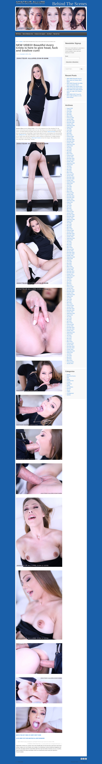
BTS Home (18, 33)
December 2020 (70, 214)
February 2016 (70, 305)
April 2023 (69, 171)
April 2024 (69, 152)
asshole (29, 745)
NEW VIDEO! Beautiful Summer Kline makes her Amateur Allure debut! (74, 80)
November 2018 (70, 253)
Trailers (68, 391)
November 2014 (70, 329)
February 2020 (70, 230)
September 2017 (71, 275)
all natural (24, 745)
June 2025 (69, 130)
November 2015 (70, 310)
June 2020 (69, 224)
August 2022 (70, 183)
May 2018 (69, 263)
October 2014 (70, 330)
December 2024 (70, 139)
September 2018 (71, 257)
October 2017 (70, 274)
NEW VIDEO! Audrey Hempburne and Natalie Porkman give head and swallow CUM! (36, 741)
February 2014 (70, 343)
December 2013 (70, 346)
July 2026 (69, 109)
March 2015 (69, 322)
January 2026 (70, 119)
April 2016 (69, 302)
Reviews (69, 388)
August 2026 (70, 108)
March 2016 (69, 304)
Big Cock (43, 745)
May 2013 (69, 357)
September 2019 (71, 238)
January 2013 (70, 363)
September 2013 (71, 351)
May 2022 (69, 188)
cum (24, 747)
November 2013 (70, 347)
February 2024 (70, 155)
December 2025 (70, 120)
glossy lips (18, 748)
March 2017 (69, 285)
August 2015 (70, 315)
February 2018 (70, 268)
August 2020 (70, 221)
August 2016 (70, 296)
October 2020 (70, 217)
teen (52, 750)
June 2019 (69, 243)
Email (66, 56)
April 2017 (69, 283)
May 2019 (69, 244)
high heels (38, 748)
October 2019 (70, 236)
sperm (46, 750)
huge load (42, 748)
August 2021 (70, 202)
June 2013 (69, 355)
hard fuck (27, 748)
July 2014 (69, 335)
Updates (21, 41)
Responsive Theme (74, 761)
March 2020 (69, 228)
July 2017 (69, 279)
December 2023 (70, 158)
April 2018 (69, 264)
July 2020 (69, 222)
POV (24, 750)
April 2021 (69, 208)
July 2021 (69, 203)
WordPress (85, 761)
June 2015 (69, 318)
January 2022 (70, 194)
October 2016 (70, 293)
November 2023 (70, 160)
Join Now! (49, 33)
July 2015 (69, 316)
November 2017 (70, 272)
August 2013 (70, 352)
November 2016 (70, 291)
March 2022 (69, 191)
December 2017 (70, 271)
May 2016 (69, 300)
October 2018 (70, 255)
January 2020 (70, 232)
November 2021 (70, 197)
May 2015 (69, 319)
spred (49, 750)
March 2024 (69, 153)
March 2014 (69, 341)
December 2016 (70, 289)
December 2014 (70, 327)
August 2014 (70, 333)
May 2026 (69, 113)
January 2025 (70, 138)
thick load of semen (36, 137)
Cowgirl (21, 747)
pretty (26, 750)
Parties (68, 385)
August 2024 (70, 145)
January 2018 (70, 269)
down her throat (51, 131)
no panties (59, 748)
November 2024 (70, 141)
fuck (60, 747)
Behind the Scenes (71, 376)
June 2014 (69, 336)
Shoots (68, 390)
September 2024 (71, 144)
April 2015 (69, 321)
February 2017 (70, 286)
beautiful (38, 745)
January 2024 (70, 156)
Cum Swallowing (41, 747)
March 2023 (69, 172)
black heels (54, 745)
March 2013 (69, 360)
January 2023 (70, 175)
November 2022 (70, 178)
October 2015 (70, 311)
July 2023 (69, 166)
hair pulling (23, 748)
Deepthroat (51, 747)
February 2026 (70, 117)
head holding (32, 748)
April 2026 (69, 114)
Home (17, 41)
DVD (68, 377)
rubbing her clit (22, 134)
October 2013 (70, 349)
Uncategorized (70, 393)
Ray (30, 54)
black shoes (59, 745)
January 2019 (70, 250)
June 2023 (69, 167)
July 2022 (69, 185)
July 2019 (69, 241)
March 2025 (69, 135)
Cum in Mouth (28, 747)
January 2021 (70, 213)
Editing (68, 379)
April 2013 (69, 358)
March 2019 (69, 247)
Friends (68, 382)
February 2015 (70, 324)
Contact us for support (40, 33)
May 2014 (69, 338)
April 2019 (69, 246)
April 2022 (69, 189)
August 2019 (70, 239)
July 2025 (69, 128)
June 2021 (69, 205)
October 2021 (70, 199)
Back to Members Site (28, 33)
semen (35, 750)
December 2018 (70, 252)
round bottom (31, 750)
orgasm (17, 750)
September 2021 (71, 200)
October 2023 (70, 161)
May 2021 (69, 207)
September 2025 (71, 125)
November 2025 (70, 122)
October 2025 (70, 124)
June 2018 (69, 261)
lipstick (46, 748)
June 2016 (69, 299)
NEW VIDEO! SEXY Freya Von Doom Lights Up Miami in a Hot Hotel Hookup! (74, 96)
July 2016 (69, 297)
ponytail (21, 750)
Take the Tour (56, 33)
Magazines (69, 383)
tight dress (55, 750)
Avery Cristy (34, 745)
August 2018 (70, 258)
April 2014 (69, 340)
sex (38, 750)
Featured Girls (70, 380)
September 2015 (71, 313)
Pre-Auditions (70, 387)
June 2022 (69, 186)
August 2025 (70, 127)
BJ (45, 745)
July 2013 (69, 354)
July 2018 (69, 260)
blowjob (17, 747)
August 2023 (70, 164)
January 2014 (70, 344)
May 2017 (69, 282)
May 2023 (69, 169)
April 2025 (69, 133)
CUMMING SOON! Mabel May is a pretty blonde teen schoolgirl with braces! (43, 743)
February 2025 (70, 136)
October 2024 (70, 142)
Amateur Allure (20, 761)
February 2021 (70, 211)
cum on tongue (35, 747)
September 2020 (71, 219)
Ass (26, 745)
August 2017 (70, 277)
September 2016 (71, 294)
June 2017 (69, 280)
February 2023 (70, 174)
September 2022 (71, 181)
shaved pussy (42, 750)
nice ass (54, 748)
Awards (68, 374)
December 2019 (70, 233)
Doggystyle (56, 747)
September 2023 (71, 163)
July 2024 (69, 147)
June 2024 (69, 149)
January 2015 (70, 326)
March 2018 (69, 266)
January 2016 (70, 307)
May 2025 (69, 131)
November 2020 (70, 216)
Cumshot (47, 747)
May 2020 (69, 225)
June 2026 (69, 111)
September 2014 (71, 332)
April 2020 (69, 227)
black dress (48, 745)
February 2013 (70, 362)
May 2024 (69, 150)
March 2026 (69, 116)
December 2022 (70, 177)
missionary (50, 748)
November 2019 (70, 235)
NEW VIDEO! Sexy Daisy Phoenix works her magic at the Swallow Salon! (75, 91)
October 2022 (70, 180)
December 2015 (70, 308)
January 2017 (70, 288)
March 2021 (69, 210)
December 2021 (70, 196)
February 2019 (70, 249)
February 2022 (70, 192)
